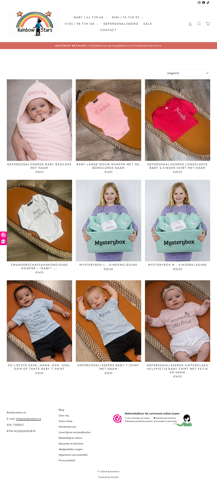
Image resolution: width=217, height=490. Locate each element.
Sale (147, 23)
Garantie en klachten (71, 443)
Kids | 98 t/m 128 (80, 23)
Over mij (64, 415)
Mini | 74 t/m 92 (126, 17)
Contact (108, 30)
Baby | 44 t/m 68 (89, 17)
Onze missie (66, 421)
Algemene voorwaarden (73, 454)
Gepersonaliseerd (120, 23)
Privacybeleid (67, 460)
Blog (61, 409)
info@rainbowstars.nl (28, 418)
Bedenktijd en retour (71, 437)
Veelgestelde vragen (71, 449)
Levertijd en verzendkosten (75, 432)
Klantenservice (67, 426)
